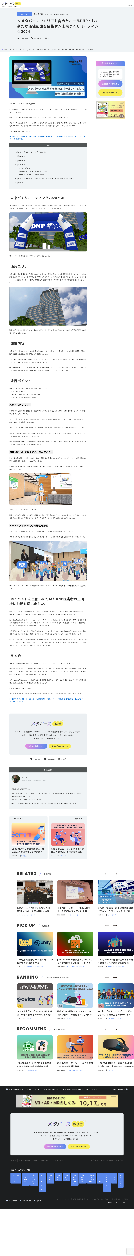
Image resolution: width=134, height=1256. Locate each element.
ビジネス (24, 856)
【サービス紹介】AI (34, 1179)
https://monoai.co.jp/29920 (20, 688)
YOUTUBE (27, 1201)
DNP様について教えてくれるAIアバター (33, 171)
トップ (13, 1160)
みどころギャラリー (26, 168)
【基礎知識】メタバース (115, 1018)
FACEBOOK (38, 38)
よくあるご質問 (57, 1160)
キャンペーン (120, 1180)
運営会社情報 (116, 1199)
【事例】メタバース (74, 1179)
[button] (115, 874)
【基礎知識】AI (32, 1070)
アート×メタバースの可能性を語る (31, 174)
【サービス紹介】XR (25, 1179)
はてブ (50, 38)
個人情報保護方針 (78, 1199)
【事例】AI (58, 1177)
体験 (35, 1160)
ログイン (121, 1160)
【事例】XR (66, 1177)
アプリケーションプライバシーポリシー (98, 1199)
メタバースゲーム (42, 1182)
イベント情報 (24, 1160)
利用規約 (125, 1199)
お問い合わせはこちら (60, 746)
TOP (5, 50)
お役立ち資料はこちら (36, 746)
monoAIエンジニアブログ (35, 967)
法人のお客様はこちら (110, 1160)
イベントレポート (24, 14)
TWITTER (24, 38)
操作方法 (44, 1160)
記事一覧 (11, 50)
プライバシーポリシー (64, 1199)
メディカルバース (96, 1160)
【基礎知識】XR (82, 1178)
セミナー (100, 1178)
